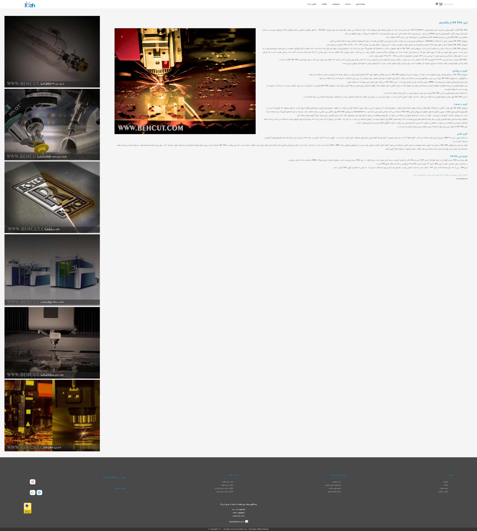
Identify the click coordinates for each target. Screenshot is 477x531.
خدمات (348, 4)
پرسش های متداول (334, 491)
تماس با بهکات (443, 491)
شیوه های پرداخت (334, 488)
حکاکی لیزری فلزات (227, 485)
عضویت (450, 4)
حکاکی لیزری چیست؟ (52, 229)
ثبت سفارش (336, 482)
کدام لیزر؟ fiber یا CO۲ (52, 447)
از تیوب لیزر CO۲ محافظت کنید (52, 84)
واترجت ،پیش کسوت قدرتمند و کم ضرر (52, 156)
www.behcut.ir (461, 178)
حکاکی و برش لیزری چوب (224, 491)
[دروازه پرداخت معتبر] (27, 512)
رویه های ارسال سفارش (333, 485)
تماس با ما (312, 4)
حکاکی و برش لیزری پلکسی (224, 488)
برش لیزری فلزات (227, 482)
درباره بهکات (444, 488)
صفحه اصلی (360, 4)
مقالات (324, 4)
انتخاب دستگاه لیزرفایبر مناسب (52, 302)
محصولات (336, 4)
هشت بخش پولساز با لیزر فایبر (52, 375)
